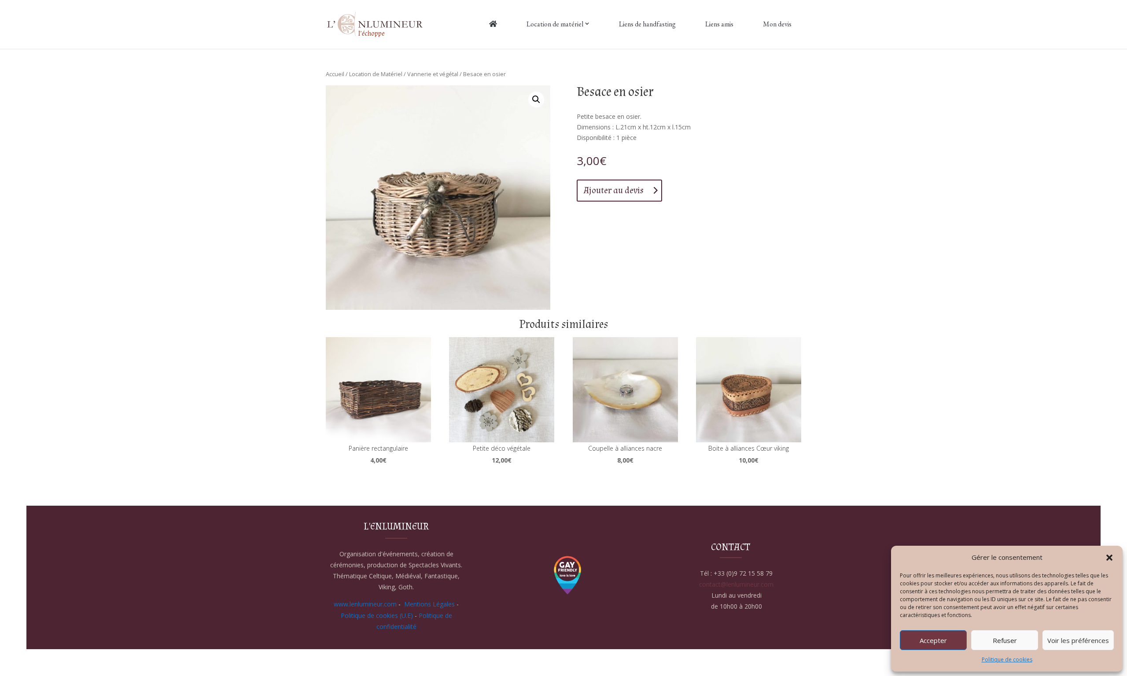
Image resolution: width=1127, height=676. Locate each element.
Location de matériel (555, 24)
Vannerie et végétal (432, 74)
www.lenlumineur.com (365, 604)
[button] (1109, 557)
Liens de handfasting (647, 24)
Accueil (335, 74)
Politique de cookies (1007, 659)
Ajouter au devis (614, 190)
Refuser (1005, 640)
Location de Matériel (375, 74)
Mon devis (777, 24)
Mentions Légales (429, 604)
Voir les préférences (1078, 640)
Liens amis (719, 24)
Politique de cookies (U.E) (377, 615)
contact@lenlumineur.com (736, 584)
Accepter (933, 640)
